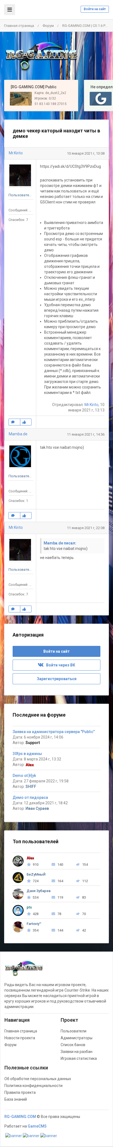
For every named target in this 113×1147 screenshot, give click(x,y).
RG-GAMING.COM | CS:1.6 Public (87, 26)
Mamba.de (18, 434)
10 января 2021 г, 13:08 (85, 153)
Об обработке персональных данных (37, 1079)
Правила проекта (20, 1092)
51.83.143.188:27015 (51, 104)
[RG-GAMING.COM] (41, 56)
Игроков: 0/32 (45, 98)
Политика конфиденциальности (33, 1085)
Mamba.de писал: (60, 543)
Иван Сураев (37, 808)
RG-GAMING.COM (20, 1116)
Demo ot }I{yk (24, 775)
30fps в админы (27, 753)
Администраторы (76, 1038)
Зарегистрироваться (57, 679)
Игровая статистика (79, 1058)
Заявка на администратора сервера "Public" (54, 731)
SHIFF (31, 786)
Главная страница (19, 26)
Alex (30, 764)
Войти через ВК (59, 665)
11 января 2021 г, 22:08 (85, 528)
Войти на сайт (95, 9)
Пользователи (73, 1031)
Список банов (73, 1045)
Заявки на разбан (76, 1051)
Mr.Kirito (16, 153)
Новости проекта (19, 1038)
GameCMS (37, 1126)
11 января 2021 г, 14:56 (85, 434)
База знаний (15, 1099)
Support (33, 742)
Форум (48, 26)
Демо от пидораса (30, 797)
